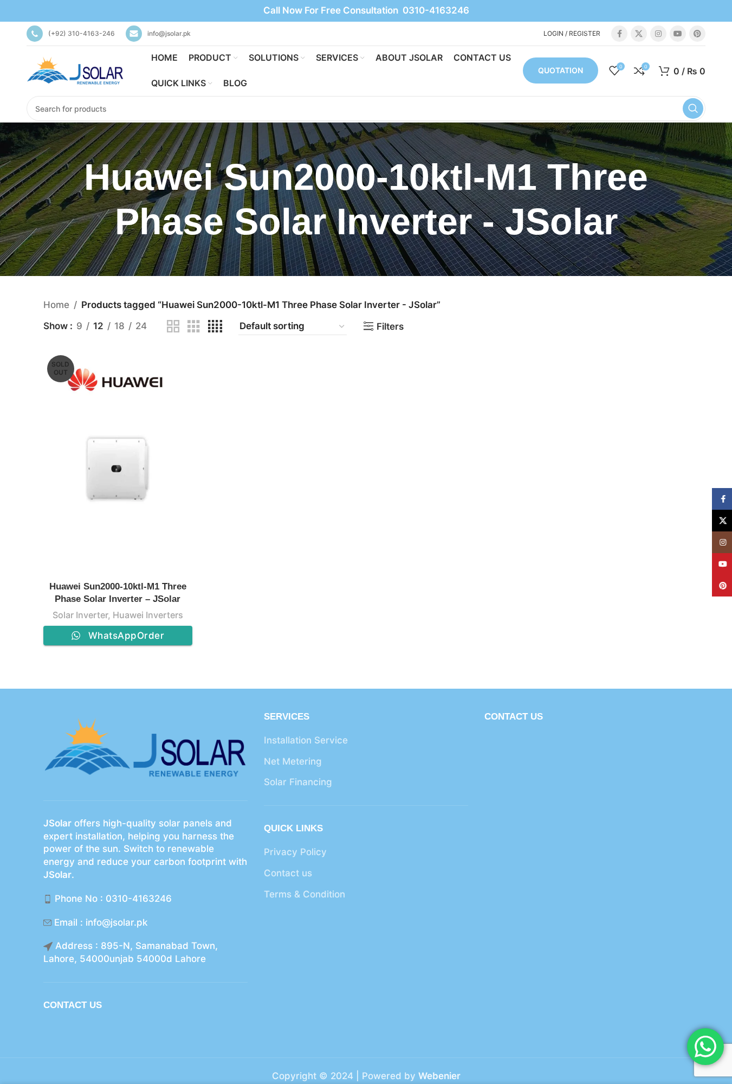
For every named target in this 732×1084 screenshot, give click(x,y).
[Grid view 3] (193, 326)
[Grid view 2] (173, 326)
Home (56, 304)
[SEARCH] (693, 108)
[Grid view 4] (215, 326)
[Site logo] (75, 70)
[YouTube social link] (678, 33)
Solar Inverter (80, 615)
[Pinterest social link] (697, 33)
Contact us (288, 873)
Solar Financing (298, 782)
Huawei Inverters (148, 615)
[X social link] (639, 33)
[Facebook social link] (619, 33)
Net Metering (293, 761)
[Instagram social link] (658, 33)
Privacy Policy (295, 851)
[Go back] (29, 199)
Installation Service (306, 740)
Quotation (560, 70)
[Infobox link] (71, 33)
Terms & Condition (304, 894)
